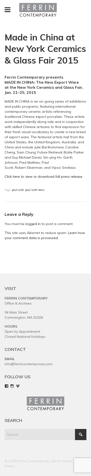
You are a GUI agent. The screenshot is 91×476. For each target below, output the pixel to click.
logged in (33, 224)
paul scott (18, 190)
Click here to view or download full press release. (44, 176)
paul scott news (35, 190)
